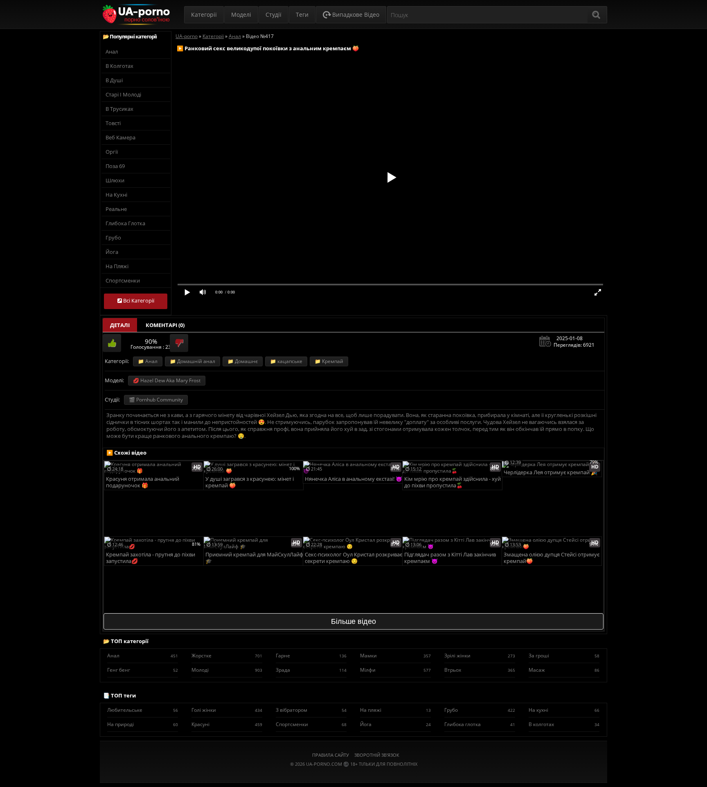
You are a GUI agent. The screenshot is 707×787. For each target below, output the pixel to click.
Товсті (113, 123)
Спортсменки (123, 280)
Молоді (226, 669)
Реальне (116, 209)
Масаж (564, 669)
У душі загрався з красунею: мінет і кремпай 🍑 (249, 482)
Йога (112, 252)
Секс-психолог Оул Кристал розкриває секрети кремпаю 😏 (353, 558)
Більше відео (353, 621)
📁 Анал (148, 361)
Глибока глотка (125, 223)
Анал (112, 51)
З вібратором (311, 709)
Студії (273, 14)
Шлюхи (115, 180)
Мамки (395, 655)
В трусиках (119, 108)
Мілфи (395, 669)
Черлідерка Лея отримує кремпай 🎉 (550, 472)
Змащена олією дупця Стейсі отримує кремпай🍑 (551, 558)
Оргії (112, 151)
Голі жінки (226, 709)
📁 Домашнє (242, 361)
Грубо (113, 237)
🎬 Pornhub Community (156, 399)
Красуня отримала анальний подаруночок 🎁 (142, 482)
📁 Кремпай (329, 361)
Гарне (311, 655)
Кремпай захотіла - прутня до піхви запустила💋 (150, 558)
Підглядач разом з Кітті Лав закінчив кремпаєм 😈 (450, 558)
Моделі (241, 14)
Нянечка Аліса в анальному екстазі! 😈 (353, 478)
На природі (142, 724)
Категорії (204, 14)
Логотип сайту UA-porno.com (135, 14)
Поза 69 (115, 166)
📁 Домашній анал (192, 361)
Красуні (226, 724)
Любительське (142, 709)
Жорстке (226, 655)
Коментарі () (165, 325)
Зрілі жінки (479, 655)
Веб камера (120, 137)
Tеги (302, 14)
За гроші (564, 655)
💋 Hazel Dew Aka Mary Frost (166, 380)
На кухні (116, 194)
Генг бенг (142, 669)
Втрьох (479, 669)
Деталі (120, 325)
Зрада (311, 669)
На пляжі (117, 266)
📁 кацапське (286, 361)
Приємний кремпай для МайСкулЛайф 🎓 (254, 558)
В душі (114, 80)
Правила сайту (330, 755)
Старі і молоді (123, 94)
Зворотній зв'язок (376, 755)
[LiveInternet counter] (353, 774)
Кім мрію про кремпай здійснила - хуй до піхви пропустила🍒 (452, 482)
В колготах (119, 66)
